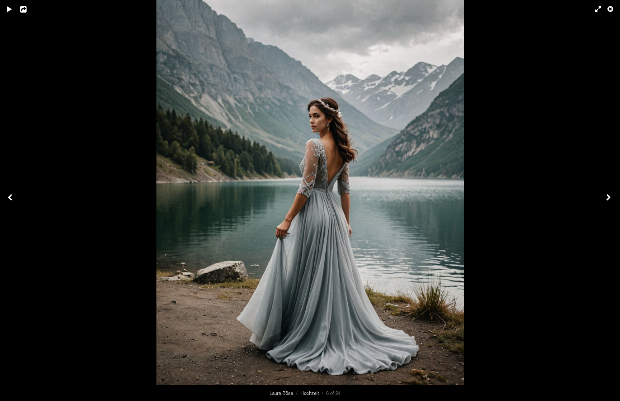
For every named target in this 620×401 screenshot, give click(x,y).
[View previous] (11, 200)
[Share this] (28, 9)
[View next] (609, 200)
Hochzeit (309, 393)
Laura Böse (281, 393)
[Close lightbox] (611, 9)
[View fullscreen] (595, 9)
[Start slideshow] (9, 9)
